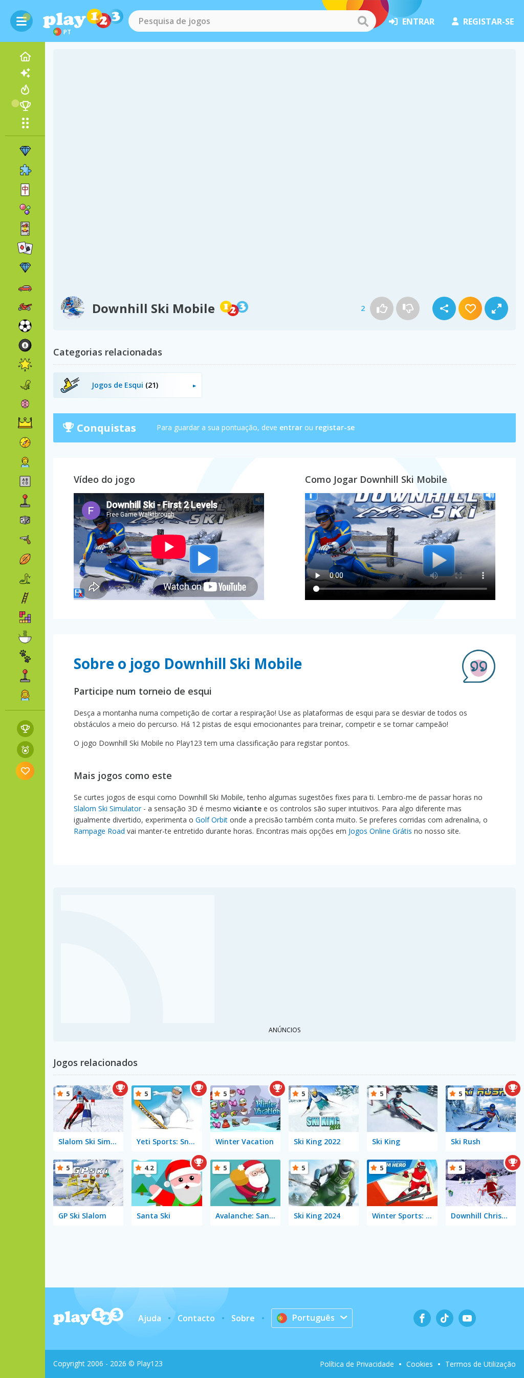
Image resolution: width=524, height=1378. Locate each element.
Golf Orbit (211, 820)
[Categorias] (25, 122)
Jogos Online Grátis (380, 831)
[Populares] (25, 89)
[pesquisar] (363, 21)
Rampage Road (99, 831)
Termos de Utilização (480, 1364)
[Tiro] (25, 539)
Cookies (419, 1364)
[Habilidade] (25, 598)
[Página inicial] (25, 57)
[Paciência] (25, 248)
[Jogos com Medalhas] (25, 749)
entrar (418, 21)
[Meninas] (25, 695)
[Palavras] (25, 481)
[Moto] (25, 306)
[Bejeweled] (25, 267)
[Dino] (25, 384)
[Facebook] (422, 1318)
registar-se (488, 21)
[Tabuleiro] (25, 520)
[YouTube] (467, 1318)
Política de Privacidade (357, 1364)
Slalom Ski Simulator (107, 808)
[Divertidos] (25, 364)
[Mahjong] (25, 189)
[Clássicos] (25, 578)
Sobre (243, 1318)
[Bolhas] (25, 209)
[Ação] (25, 442)
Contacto (196, 1318)
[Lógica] (25, 403)
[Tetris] (25, 617)
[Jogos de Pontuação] (25, 728)
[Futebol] (25, 326)
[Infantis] (25, 462)
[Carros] (25, 287)
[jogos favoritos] (25, 770)
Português (313, 1317)
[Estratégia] (25, 423)
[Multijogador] (25, 675)
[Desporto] (25, 559)
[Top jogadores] (25, 106)
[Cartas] (25, 228)
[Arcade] (25, 500)
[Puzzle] (25, 170)
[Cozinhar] (25, 637)
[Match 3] (25, 151)
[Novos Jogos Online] (25, 73)
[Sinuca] (25, 345)
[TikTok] (444, 1318)
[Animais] (25, 656)
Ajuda (149, 1318)
